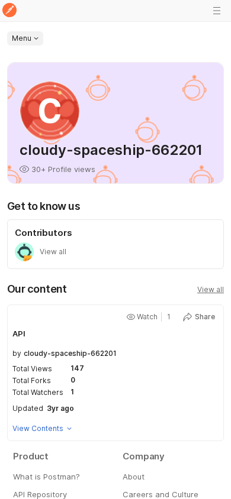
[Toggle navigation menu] (217, 11)
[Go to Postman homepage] (9, 11)
